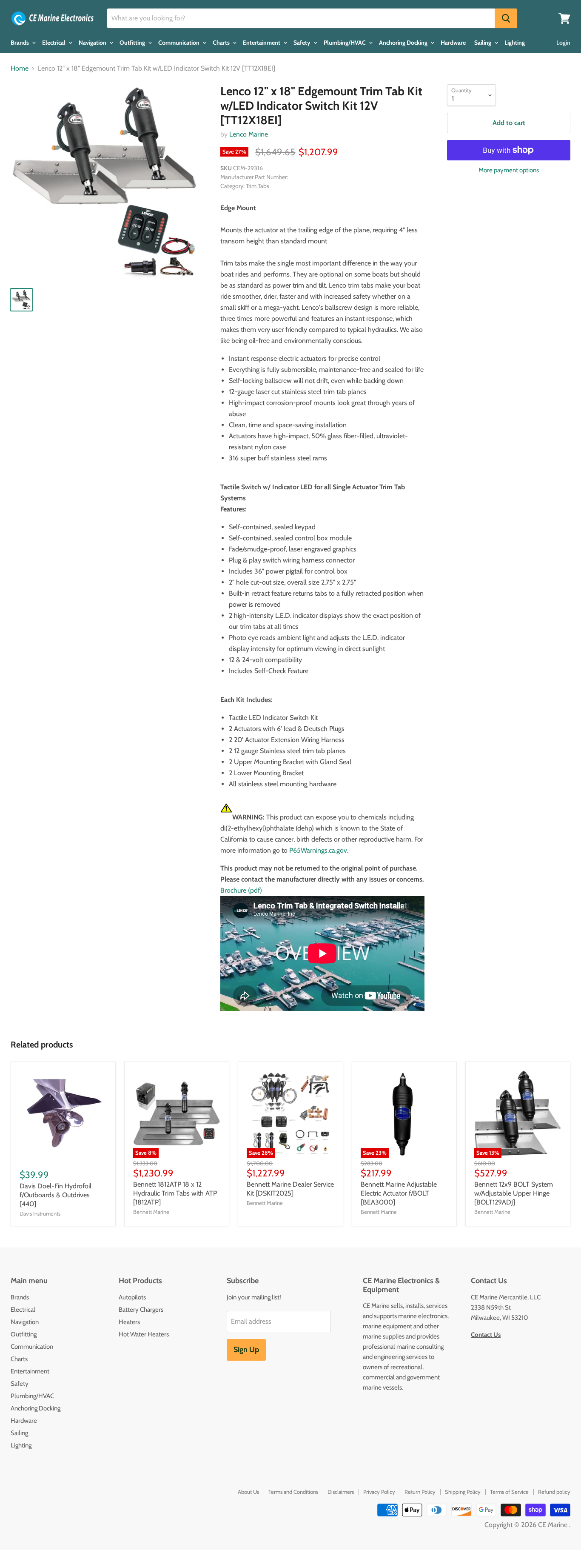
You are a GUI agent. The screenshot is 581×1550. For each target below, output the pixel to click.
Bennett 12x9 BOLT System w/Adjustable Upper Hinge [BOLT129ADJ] (513, 1193)
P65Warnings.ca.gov (318, 850)
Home (19, 68)
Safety (302, 42)
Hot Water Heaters (144, 1334)
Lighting (514, 42)
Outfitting (133, 42)
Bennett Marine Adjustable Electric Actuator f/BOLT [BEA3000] (399, 1193)
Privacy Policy (379, 1491)
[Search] (506, 18)
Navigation (93, 42)
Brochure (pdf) (241, 890)
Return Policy (420, 1491)
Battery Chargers (141, 1309)
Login (563, 42)
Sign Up (246, 1349)
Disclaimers (341, 1491)
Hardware (453, 42)
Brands (20, 42)
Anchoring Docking (404, 42)
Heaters (129, 1322)
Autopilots (132, 1297)
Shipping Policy (463, 1491)
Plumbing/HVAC (345, 42)
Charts (222, 42)
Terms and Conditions (293, 1491)
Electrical (54, 42)
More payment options (508, 170)
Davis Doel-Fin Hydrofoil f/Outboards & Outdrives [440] (55, 1195)
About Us (248, 1491)
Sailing (483, 42)
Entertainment (262, 42)
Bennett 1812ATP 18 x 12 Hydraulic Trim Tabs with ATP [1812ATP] (175, 1193)
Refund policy (554, 1491)
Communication (179, 42)
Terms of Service (509, 1491)
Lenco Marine (248, 134)
